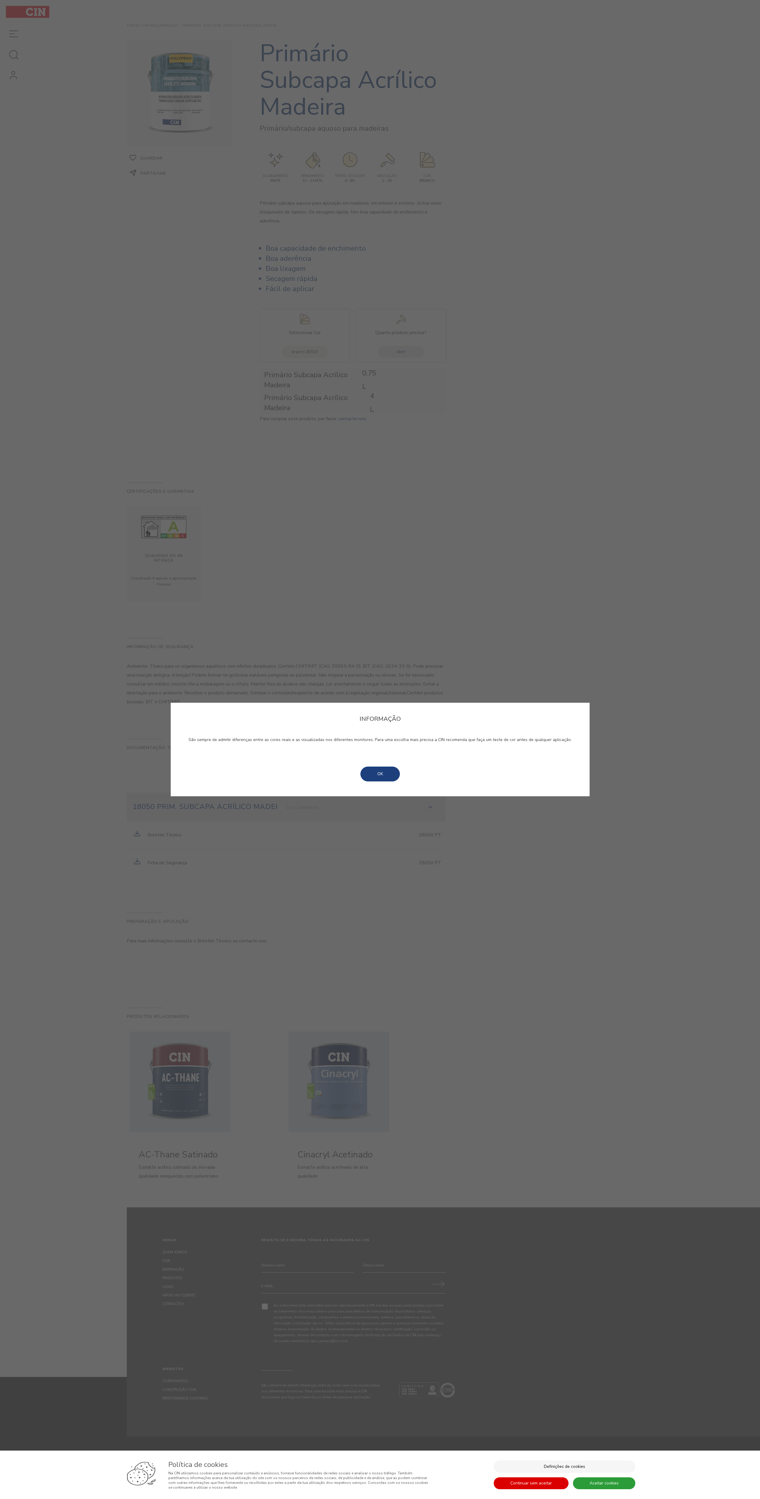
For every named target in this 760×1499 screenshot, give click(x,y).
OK (380, 774)
